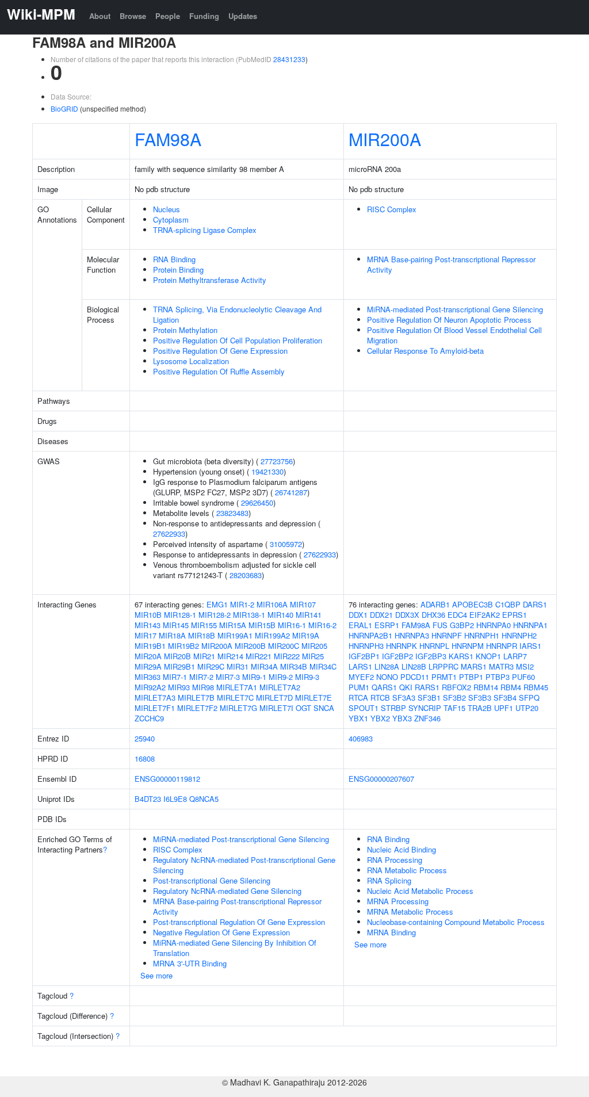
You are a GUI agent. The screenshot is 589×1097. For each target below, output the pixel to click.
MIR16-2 (322, 625)
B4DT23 (148, 798)
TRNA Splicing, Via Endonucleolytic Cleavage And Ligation (237, 314)
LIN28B (413, 666)
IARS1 (530, 645)
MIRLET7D (274, 697)
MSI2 (525, 666)
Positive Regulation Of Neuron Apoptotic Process (449, 319)
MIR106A (272, 604)
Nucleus (166, 209)
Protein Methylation (185, 329)
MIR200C (283, 645)
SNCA (323, 707)
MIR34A (264, 666)
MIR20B (177, 656)
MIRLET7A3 (155, 697)
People (167, 15)
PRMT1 (444, 676)
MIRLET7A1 (236, 687)
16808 (145, 758)
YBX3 (402, 718)
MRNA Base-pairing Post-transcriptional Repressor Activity (451, 264)
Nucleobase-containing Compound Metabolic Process (456, 921)
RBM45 (535, 687)
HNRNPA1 (530, 625)
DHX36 (433, 614)
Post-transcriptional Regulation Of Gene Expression (239, 921)
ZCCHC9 (149, 718)
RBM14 (485, 687)
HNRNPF (446, 635)
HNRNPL (434, 645)
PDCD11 (414, 676)
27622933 (169, 533)
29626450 (257, 502)
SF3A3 (403, 697)
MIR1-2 (242, 604)
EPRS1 (514, 614)
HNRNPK (401, 645)
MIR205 (314, 645)
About (99, 15)
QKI (405, 687)
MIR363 (147, 676)
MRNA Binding (391, 932)
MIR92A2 (150, 687)
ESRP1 (386, 625)
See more (156, 975)
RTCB (380, 697)
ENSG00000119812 (167, 778)
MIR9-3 (307, 676)
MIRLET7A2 (279, 687)
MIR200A (385, 138)
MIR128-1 (180, 614)
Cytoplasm (171, 219)
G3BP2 (462, 625)
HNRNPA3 (412, 635)
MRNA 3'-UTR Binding (190, 963)
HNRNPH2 (519, 635)
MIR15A (232, 625)
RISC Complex (391, 209)
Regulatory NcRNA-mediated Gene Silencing (227, 890)
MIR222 (287, 656)
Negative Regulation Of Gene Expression (221, 932)
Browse (133, 15)
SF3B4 (505, 697)
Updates (242, 15)
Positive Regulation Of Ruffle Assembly (219, 371)
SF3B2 (454, 697)
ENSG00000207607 (381, 778)
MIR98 (203, 687)
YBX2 (380, 718)
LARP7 (515, 656)
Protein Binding (178, 269)
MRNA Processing (398, 901)
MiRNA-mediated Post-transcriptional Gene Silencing (455, 309)
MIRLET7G (238, 707)
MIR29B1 (179, 666)
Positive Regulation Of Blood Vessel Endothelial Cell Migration (454, 335)
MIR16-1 (292, 625)
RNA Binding (174, 259)
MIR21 (204, 656)
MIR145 (176, 625)
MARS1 (474, 666)
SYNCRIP (424, 707)
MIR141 (309, 614)
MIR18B (201, 635)
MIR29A (148, 666)
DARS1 (535, 604)
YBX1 (358, 718)
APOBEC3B (472, 604)
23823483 (232, 512)
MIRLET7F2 (197, 707)
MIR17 (145, 635)
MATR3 (501, 666)
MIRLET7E (313, 697)
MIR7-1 (175, 676)
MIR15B (262, 625)
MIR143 (147, 625)
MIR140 (280, 614)
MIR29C (210, 666)
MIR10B (148, 614)
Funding (204, 15)
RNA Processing (394, 859)
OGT (303, 707)
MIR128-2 (214, 614)
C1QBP (508, 604)
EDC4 (457, 614)
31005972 (286, 543)
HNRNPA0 (493, 625)
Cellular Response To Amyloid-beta (425, 350)
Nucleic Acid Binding (401, 849)
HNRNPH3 (366, 645)
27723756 (277, 461)
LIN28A (386, 666)
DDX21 (381, 614)
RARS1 (427, 687)
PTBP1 (471, 676)
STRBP (393, 707)
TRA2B (480, 707)
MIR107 (303, 604)
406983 (361, 738)
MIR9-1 (254, 676)
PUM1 (359, 687)
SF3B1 (429, 697)
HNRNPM (468, 645)
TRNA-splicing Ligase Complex (205, 229)
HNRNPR (501, 645)
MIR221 (258, 656)
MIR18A (172, 635)
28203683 (246, 574)
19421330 (267, 471)
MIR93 (179, 687)
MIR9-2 (281, 676)
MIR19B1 (150, 645)
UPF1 (503, 707)
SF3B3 (479, 697)
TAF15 (454, 707)
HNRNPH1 (481, 635)
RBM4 (510, 687)
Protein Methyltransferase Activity (209, 279)
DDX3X (407, 614)
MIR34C (322, 666)
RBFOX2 (456, 687)
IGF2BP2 (397, 656)
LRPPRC (443, 666)
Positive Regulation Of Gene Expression (220, 350)
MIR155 (204, 625)
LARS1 (360, 666)
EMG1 (217, 604)
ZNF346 (427, 718)
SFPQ (529, 697)
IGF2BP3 (430, 656)
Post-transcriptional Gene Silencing (211, 880)
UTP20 (526, 707)
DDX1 (358, 614)
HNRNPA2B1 (370, 635)
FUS (440, 625)
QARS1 (384, 687)
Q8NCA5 (204, 798)
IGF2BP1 (364, 656)
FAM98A (168, 138)
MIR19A (305, 635)
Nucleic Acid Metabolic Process (420, 890)
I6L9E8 (175, 798)
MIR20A (148, 656)
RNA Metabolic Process (407, 870)
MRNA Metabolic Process (410, 911)
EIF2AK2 (484, 614)
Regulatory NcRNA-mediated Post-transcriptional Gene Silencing (244, 865)
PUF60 (523, 676)
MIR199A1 (235, 635)
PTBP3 (497, 676)
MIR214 (230, 656)
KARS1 (461, 656)
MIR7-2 (201, 676)
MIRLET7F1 (155, 707)
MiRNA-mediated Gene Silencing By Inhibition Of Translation (234, 947)
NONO (387, 676)
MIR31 (237, 666)
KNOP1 (488, 656)
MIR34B (293, 666)
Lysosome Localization (191, 361)
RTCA (358, 697)
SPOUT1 (363, 707)
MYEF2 (361, 676)
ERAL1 (360, 625)
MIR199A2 (272, 635)
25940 (145, 738)
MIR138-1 (249, 614)
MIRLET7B (196, 697)
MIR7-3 (228, 676)
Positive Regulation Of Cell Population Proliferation (237, 340)
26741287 (291, 492)
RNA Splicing (389, 880)
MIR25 (313, 656)
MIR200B (250, 645)
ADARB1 (435, 604)
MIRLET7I (276, 707)
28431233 (289, 59)
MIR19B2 (183, 645)
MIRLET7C (235, 697)
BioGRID (64, 108)
